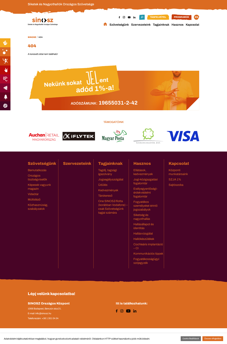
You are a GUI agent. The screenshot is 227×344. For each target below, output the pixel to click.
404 (40, 37)
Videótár (33, 194)
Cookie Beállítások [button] (191, 339)
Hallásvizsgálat (143, 233)
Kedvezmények (108, 190)
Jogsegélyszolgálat (110, 179)
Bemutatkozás (37, 170)
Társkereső (105, 195)
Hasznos (177, 24)
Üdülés (102, 184)
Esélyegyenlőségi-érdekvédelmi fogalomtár (145, 192)
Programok (181, 17)
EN (196, 17)
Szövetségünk (119, 24)
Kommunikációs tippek (148, 253)
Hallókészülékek (143, 239)
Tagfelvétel (158, 17)
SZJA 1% (175, 179)
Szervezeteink (141, 24)
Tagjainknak (161, 24)
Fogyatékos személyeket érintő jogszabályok (145, 205)
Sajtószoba (176, 184)
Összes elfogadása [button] (212, 339)
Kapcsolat (192, 24)
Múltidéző (34, 199)
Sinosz (32, 37)
